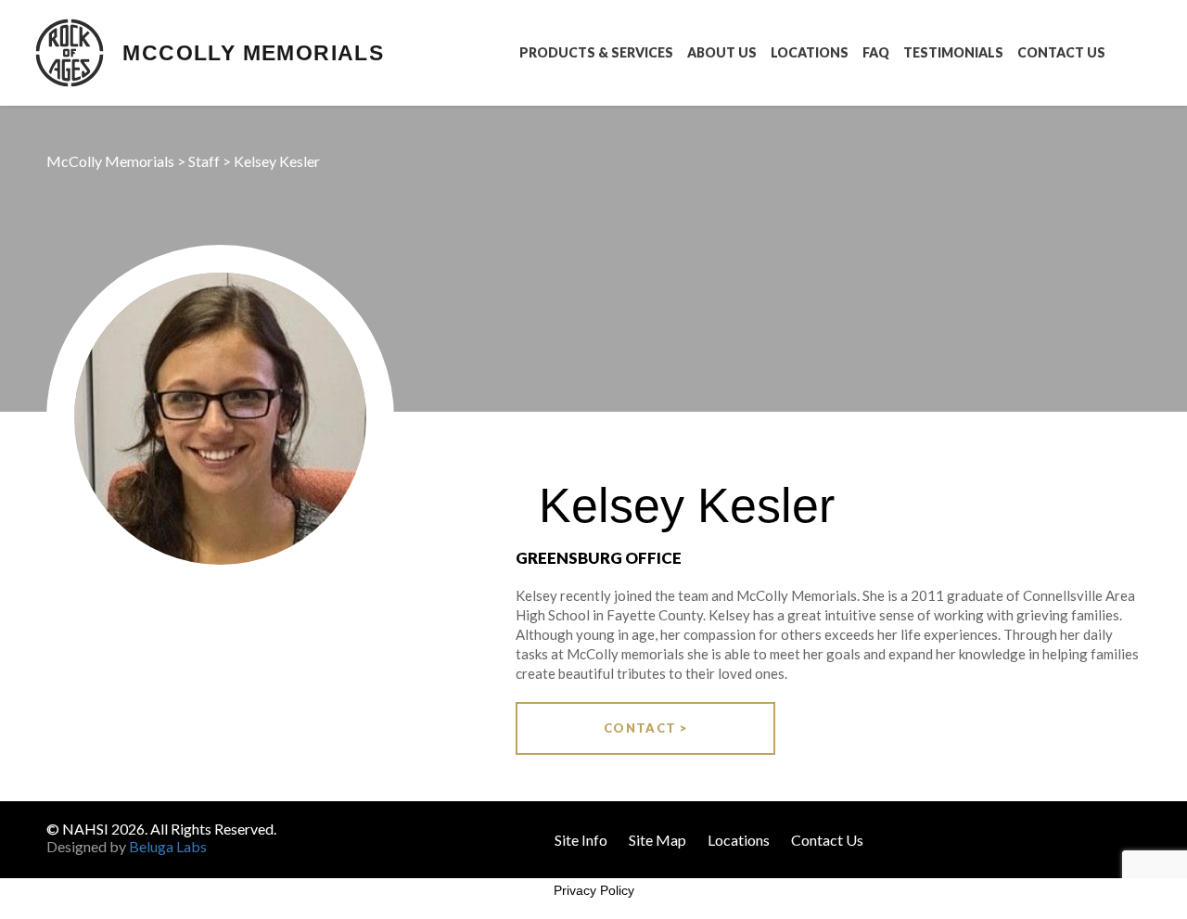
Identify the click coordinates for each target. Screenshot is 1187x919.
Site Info (581, 840)
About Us (722, 52)
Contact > (646, 728)
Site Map (657, 840)
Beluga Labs (168, 846)
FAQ (875, 52)
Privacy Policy (594, 890)
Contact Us (1061, 52)
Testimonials (953, 52)
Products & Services (596, 52)
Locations (810, 52)
